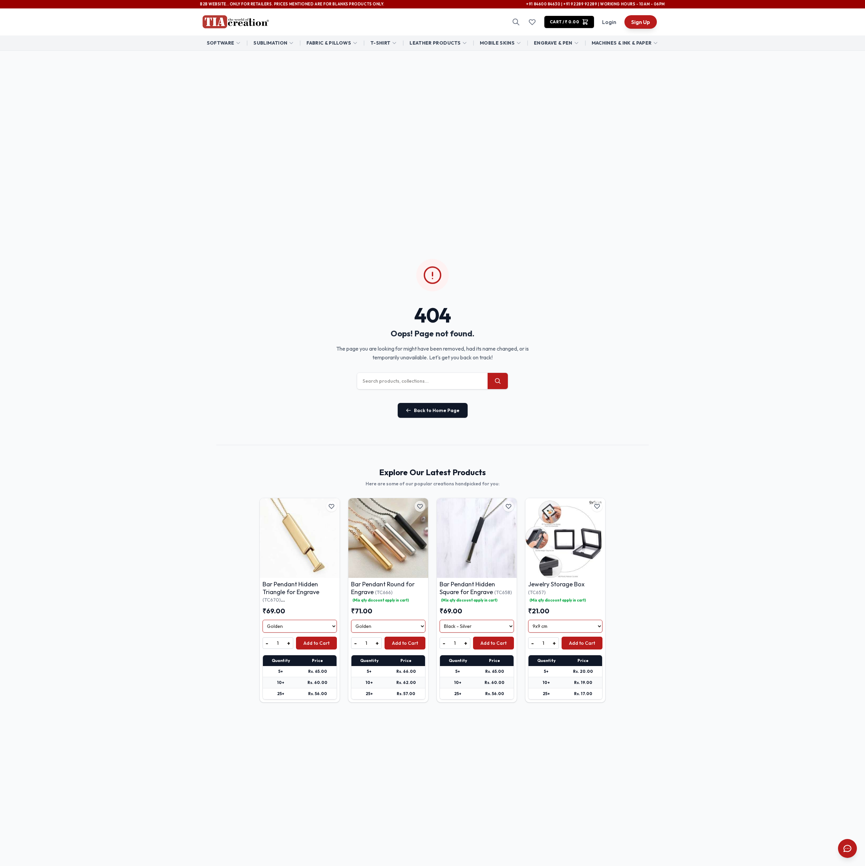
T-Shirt (380, 43)
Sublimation (270, 43)
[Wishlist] (532, 22)
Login (609, 22)
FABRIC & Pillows (328, 43)
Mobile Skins (497, 43)
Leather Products (435, 43)
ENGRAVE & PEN (553, 43)
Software (220, 43)
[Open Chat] (847, 848)
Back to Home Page (437, 410)
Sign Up (640, 22)
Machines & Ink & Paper (622, 43)
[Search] (516, 22)
